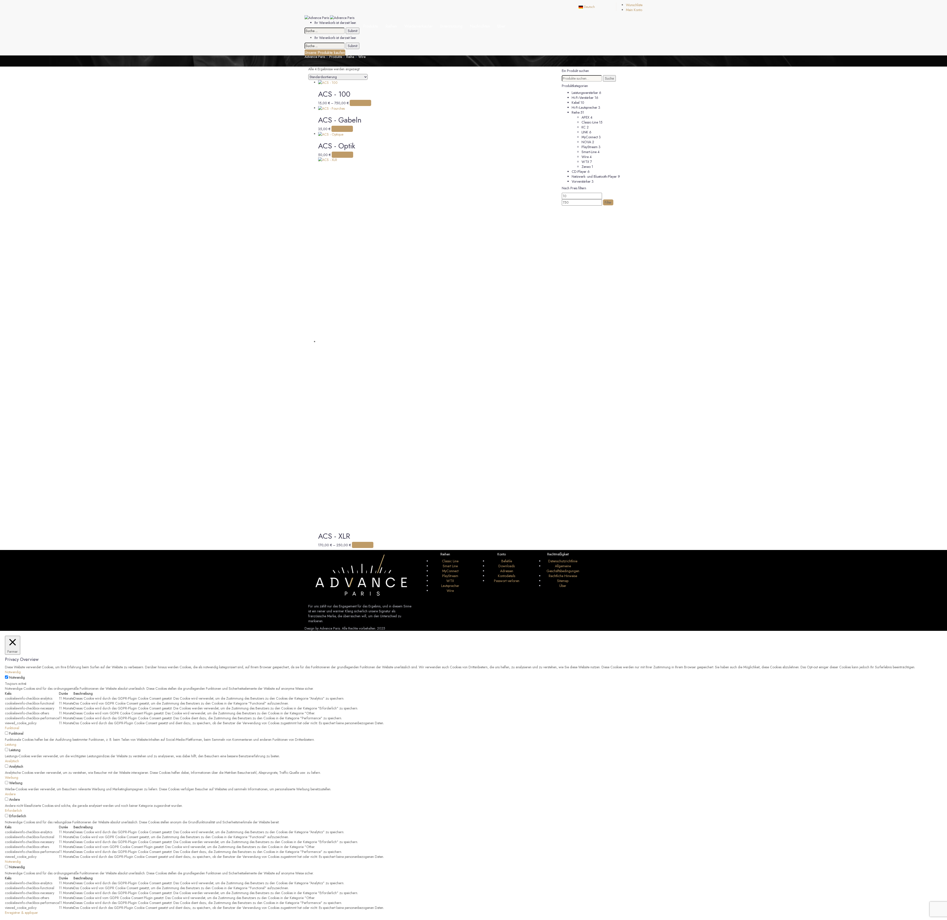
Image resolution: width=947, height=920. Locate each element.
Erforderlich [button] (13, 810)
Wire (585, 156)
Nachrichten (480, 26)
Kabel (576, 102)
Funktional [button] (12, 727)
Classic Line (450, 561)
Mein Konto (634, 9)
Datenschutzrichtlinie (562, 561)
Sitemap (562, 580)
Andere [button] (10, 794)
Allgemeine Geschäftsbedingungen (562, 568)
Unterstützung (451, 26)
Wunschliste (634, 4)
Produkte (370, 26)
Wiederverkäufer (418, 26)
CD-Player (579, 171)
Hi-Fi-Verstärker (583, 97)
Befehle (506, 561)
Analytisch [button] (12, 761)
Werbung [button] (11, 777)
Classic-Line (590, 122)
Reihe (576, 112)
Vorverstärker (581, 181)
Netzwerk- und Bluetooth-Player (594, 176)
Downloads (506, 566)
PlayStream (590, 146)
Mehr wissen (360, 103)
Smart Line (450, 566)
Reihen (391, 26)
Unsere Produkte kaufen (325, 52)
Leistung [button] (10, 744)
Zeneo (586, 166)
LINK (585, 132)
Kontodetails (506, 575)
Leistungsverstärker (585, 92)
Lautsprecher (450, 585)
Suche (609, 78)
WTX (585, 161)
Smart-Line (589, 151)
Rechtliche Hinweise (563, 575)
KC (584, 127)
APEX (585, 117)
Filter (608, 202)
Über (501, 26)
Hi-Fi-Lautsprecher (584, 107)
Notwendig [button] (13, 672)
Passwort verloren (506, 580)
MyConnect (590, 137)
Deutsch (589, 6)
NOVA (586, 142)
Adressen (506, 570)
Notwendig (17, 677)
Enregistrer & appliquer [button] (21, 912)
